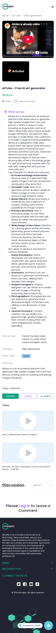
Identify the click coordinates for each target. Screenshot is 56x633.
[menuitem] (27, 563)
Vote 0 (47, 396)
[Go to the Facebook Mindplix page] (25, 585)
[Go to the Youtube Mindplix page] (31, 585)
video (26, 356)
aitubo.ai (7, 95)
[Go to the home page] (8, 7)
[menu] (28, 566)
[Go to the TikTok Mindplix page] (37, 585)
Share (8, 101)
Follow (28, 396)
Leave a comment (26, 101)
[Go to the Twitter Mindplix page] (18, 585)
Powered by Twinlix (31, 625)
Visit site (10, 396)
